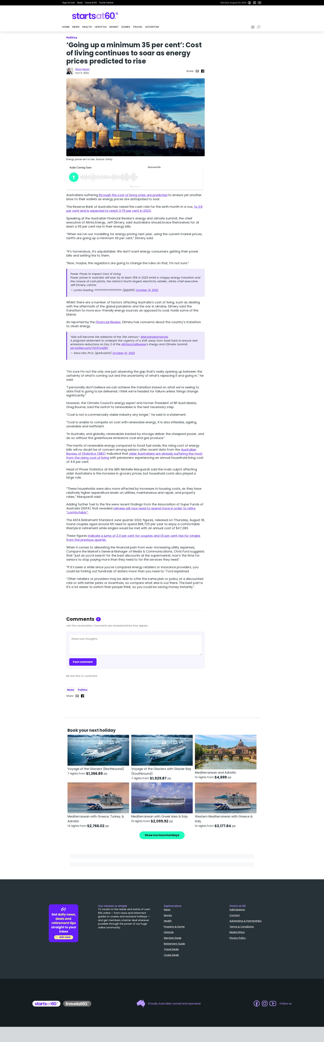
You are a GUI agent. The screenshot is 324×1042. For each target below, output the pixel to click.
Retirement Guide (174, 943)
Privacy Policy (238, 938)
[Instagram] (254, 3)
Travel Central (106, 2)
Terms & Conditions (242, 926)
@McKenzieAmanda (154, 337)
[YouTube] (260, 3)
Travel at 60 (91, 2)
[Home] (95, 15)
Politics (82, 690)
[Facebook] (249, 3)
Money (113, 27)
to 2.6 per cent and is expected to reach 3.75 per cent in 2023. (134, 209)
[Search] (259, 27)
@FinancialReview (134, 344)
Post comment (83, 662)
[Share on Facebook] (203, 71)
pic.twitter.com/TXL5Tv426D (89, 348)
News (75, 27)
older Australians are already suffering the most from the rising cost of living (134, 455)
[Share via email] (197, 71)
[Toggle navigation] (253, 27)
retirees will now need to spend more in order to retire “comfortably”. (130, 510)
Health (87, 27)
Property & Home (174, 926)
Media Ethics (237, 932)
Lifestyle (101, 27)
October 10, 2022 (147, 290)
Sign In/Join (68, 2)
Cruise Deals (171, 955)
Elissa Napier (82, 69)
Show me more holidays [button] (162, 835)
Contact (235, 915)
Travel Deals (171, 949)
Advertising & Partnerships (246, 921)
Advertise (152, 27)
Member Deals (172, 938)
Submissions (237, 909)
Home (66, 27)
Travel (137, 27)
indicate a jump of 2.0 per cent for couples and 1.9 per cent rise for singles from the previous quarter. (133, 538)
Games (125, 27)
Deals (80, 2)
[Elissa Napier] (69, 71)
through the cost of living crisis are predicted (132, 195)
